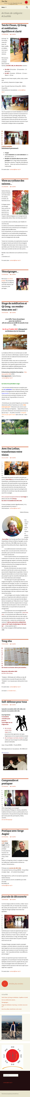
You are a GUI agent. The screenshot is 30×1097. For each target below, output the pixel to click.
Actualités (13, 34)
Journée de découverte (14, 896)
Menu (3, 7)
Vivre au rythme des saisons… (9, 1000)
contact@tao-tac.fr (15, 169)
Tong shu (7, 641)
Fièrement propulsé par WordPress (10, 1093)
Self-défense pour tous (14, 701)
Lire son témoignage (7, 819)
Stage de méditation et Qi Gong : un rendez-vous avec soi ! (14, 306)
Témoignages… (10, 271)
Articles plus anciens (13, 984)
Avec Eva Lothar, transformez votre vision (12, 451)
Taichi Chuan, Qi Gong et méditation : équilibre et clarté (14, 28)
